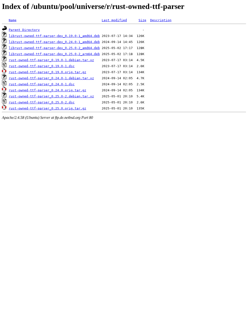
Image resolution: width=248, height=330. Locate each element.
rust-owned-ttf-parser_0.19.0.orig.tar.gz (47, 72)
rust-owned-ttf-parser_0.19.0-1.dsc (42, 66)
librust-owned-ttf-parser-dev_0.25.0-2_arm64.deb (54, 54)
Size (142, 20)
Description (160, 20)
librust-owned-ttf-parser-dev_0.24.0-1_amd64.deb (54, 42)
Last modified (114, 20)
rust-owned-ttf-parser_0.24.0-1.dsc (42, 84)
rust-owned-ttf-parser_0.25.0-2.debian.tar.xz (51, 96)
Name (12, 20)
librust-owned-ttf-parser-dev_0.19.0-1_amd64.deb (54, 36)
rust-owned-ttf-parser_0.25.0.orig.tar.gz (47, 108)
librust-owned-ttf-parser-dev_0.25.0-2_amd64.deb (54, 48)
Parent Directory (24, 30)
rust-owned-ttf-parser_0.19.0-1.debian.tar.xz (51, 60)
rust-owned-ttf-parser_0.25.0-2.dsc (42, 102)
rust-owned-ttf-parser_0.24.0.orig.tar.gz (47, 90)
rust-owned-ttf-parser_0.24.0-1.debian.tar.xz (51, 78)
